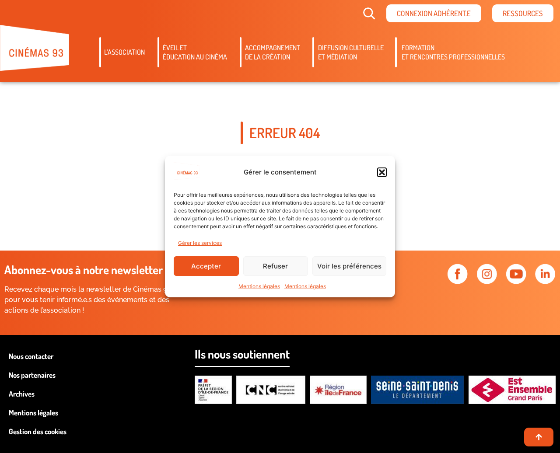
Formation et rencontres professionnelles (453, 52)
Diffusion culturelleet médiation (351, 52)
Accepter (206, 266)
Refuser (275, 266)
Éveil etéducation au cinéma (195, 52)
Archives (22, 393)
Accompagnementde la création (272, 52)
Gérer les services (200, 243)
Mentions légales (259, 286)
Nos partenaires (32, 375)
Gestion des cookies (37, 431)
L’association (124, 52)
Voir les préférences (349, 266)
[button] (382, 172)
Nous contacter (31, 356)
